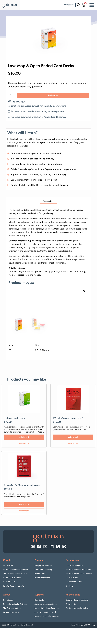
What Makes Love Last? (68, 418)
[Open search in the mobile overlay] (78, 5)
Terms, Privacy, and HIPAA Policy (83, 625)
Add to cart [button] (24, 437)
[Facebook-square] (39, 546)
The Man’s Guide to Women (22, 485)
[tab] (48, 202)
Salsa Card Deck (14, 418)
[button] (84, 291)
